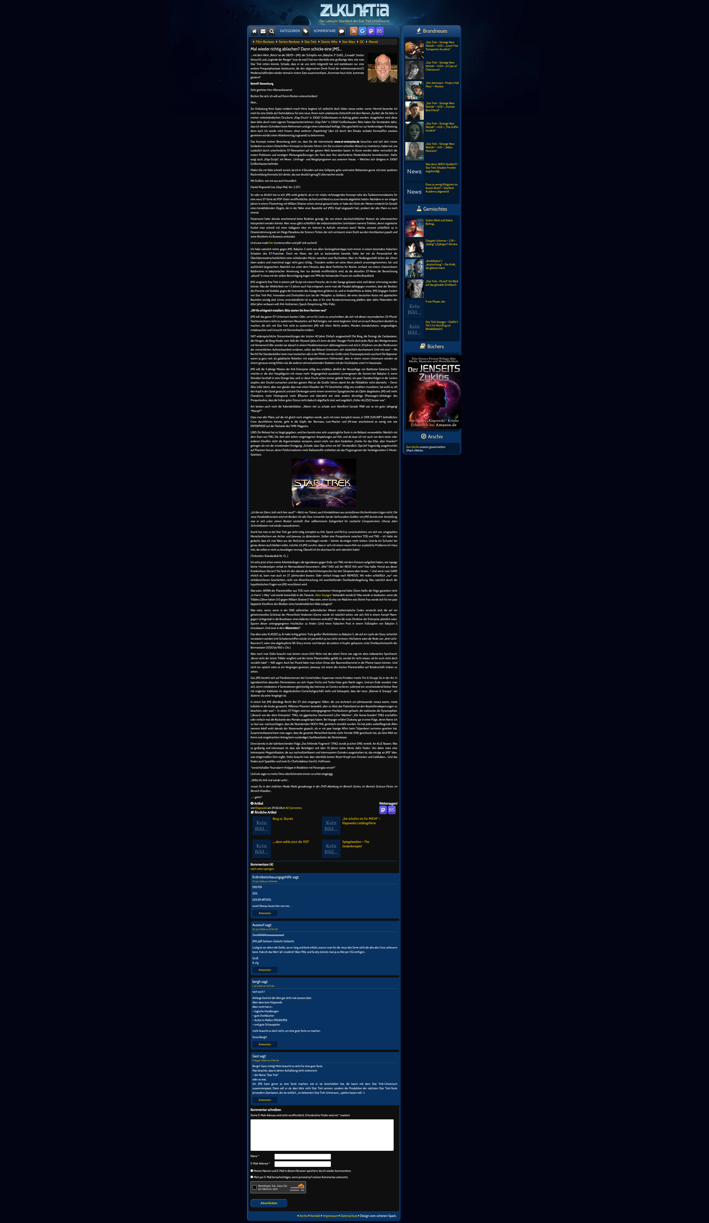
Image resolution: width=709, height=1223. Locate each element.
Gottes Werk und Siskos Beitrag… (439, 222)
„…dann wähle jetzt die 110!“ (291, 842)
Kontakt (315, 1216)
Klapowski (261, 808)
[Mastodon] (371, 31)
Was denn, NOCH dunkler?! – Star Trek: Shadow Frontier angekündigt (442, 167)
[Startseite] (254, 31)
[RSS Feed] (354, 31)
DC (362, 42)
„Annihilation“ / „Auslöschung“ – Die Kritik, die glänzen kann (441, 264)
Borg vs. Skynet (283, 819)
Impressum (330, 1216)
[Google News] (362, 31)
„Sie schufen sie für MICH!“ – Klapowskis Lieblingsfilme (361, 821)
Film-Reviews (265, 42)
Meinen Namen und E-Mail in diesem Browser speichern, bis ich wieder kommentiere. (302, 1171)
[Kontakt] (263, 31)
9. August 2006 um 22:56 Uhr (265, 1060)
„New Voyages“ (323, 595)
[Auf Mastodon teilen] (383, 810)
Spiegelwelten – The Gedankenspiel (355, 844)
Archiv (303, 1216)
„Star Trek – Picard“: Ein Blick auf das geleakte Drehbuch (442, 282)
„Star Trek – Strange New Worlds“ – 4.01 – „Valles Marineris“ (440, 147)
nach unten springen (262, 869)
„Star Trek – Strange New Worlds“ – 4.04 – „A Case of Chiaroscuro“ (441, 66)
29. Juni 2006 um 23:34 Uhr (264, 881)
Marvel (373, 42)
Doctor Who (329, 42)
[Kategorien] (305, 31)
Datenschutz (349, 1216)
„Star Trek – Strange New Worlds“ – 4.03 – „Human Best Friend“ (440, 106)
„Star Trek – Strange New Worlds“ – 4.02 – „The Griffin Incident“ (442, 127)
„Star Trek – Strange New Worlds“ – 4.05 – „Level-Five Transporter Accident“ (442, 45)
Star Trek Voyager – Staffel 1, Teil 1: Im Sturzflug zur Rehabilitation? (442, 325)
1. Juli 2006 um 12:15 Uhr (263, 986)
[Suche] (272, 31)
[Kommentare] (341, 31)
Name (255, 1156)
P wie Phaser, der (435, 301)
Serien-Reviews (289, 42)
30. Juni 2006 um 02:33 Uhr (265, 929)
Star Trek (310, 42)
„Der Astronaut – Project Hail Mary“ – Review (442, 84)
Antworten (265, 913)
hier (270, 243)
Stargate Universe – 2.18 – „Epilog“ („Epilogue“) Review (442, 242)
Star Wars (348, 42)
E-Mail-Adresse (260, 1163)
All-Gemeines (294, 808)
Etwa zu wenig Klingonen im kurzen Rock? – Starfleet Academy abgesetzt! (442, 188)
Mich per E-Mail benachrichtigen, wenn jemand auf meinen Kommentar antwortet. (301, 1177)
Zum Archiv (412, 447)
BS (379, 31)
